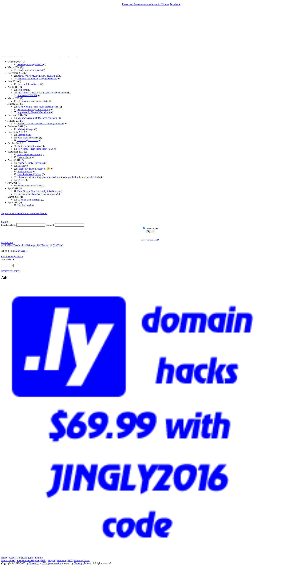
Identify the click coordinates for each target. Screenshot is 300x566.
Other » (12, 256)
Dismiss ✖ (175, 4)
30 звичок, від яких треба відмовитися (38, 106)
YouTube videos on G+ (28, 154)
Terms (86, 560)
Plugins (51, 560)
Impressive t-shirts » (11, 271)
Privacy (78, 560)
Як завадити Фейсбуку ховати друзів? (38, 194)
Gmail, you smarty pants (30, 70)
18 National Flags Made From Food (35, 149)
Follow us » (7, 242)
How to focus (24, 157)
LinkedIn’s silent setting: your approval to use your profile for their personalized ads (59, 177)
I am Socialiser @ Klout (29, 174)
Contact (21, 557)
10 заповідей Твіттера (29, 199)
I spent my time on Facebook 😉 (34, 168)
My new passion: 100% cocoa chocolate (37, 118)
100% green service (51, 563)
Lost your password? (150, 240)
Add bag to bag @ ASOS (30, 64)
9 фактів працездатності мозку (34, 109)
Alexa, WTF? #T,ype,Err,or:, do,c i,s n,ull (38, 75)
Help (43, 560)
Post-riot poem (25, 171)
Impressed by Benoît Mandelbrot (34, 112)
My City (22, 165)
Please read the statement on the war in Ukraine (145, 4)
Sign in (29, 557)
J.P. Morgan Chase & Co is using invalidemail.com (43, 92)
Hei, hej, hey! (24, 205)
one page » (21, 251)
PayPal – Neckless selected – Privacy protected (41, 123)
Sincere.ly (34, 563)
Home (4, 557)
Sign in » (5, 221)
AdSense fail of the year (29, 146)
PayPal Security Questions (31, 163)
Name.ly (5, 560)
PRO (70, 560)
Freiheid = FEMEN (27, 95)
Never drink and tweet (29, 84)
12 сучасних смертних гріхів (33, 101)
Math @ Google (26, 129)
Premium (61, 560)
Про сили (23, 89)
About (12, 557)
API (13, 560)
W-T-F (21, 180)
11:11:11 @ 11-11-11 (27, 140)
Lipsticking (23, 134)
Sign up (39, 557)
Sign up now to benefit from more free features (24, 213)
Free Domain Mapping (28, 560)
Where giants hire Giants (30, 185)
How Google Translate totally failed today (38, 191)
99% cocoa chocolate (28, 137)
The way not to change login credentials (37, 78)
